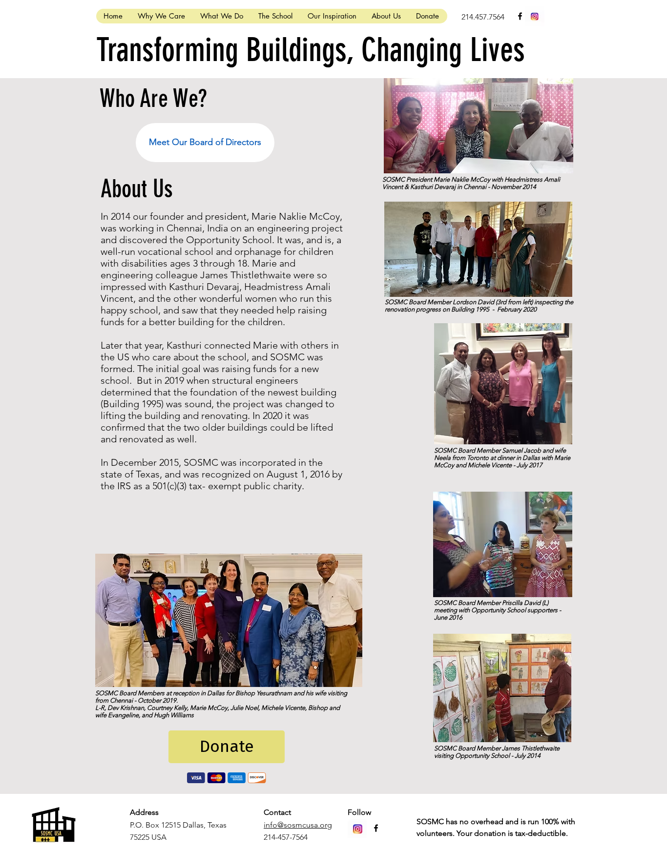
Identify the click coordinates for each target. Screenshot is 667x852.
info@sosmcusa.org (298, 825)
